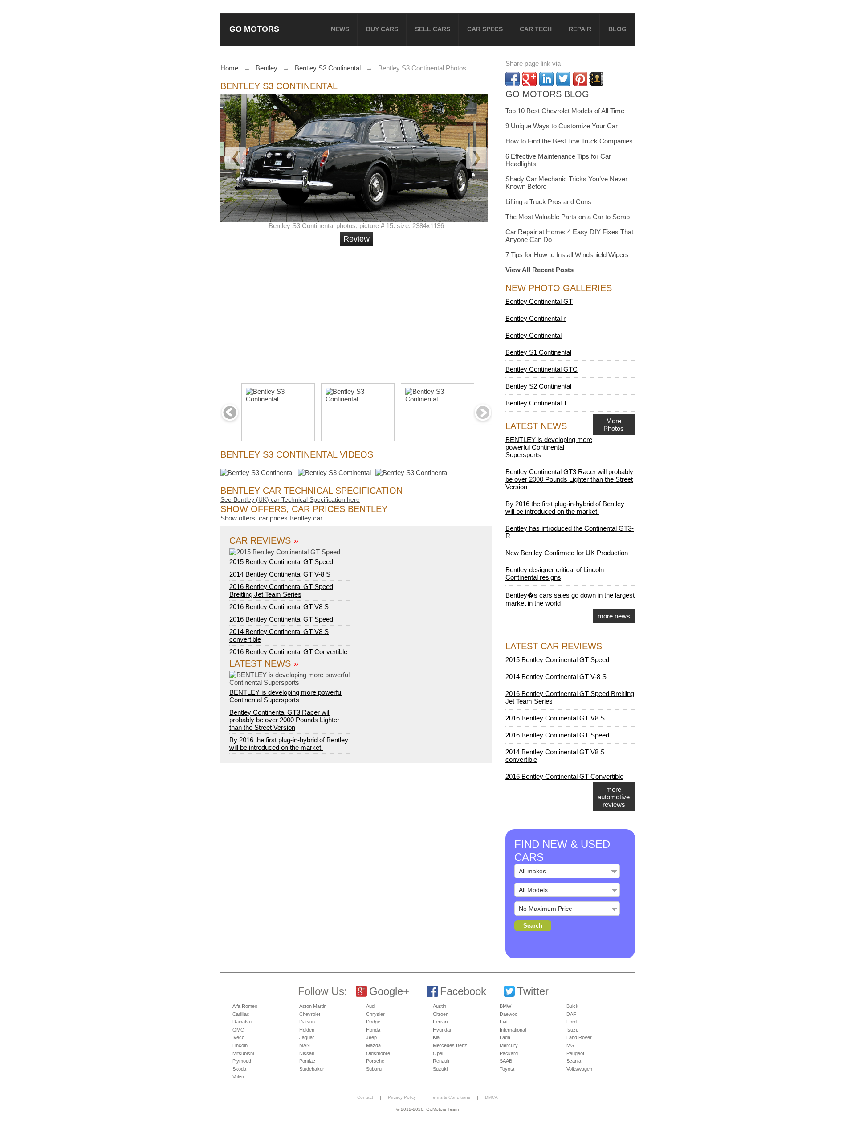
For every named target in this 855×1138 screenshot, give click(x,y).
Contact (365, 1097)
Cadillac (240, 1014)
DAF (571, 1014)
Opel (438, 1053)
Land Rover (579, 1037)
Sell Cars (432, 29)
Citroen (440, 1014)
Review (356, 238)
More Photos (613, 424)
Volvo (238, 1076)
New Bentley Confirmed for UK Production (566, 553)
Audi (370, 1006)
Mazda (373, 1045)
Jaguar (306, 1037)
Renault (441, 1061)
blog (617, 29)
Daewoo (508, 1014)
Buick (572, 1006)
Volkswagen (579, 1069)
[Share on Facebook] (512, 79)
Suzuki (440, 1069)
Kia (436, 1037)
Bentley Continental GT (539, 301)
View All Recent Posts (539, 270)
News (340, 29)
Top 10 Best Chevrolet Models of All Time (564, 111)
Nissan (306, 1053)
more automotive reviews (614, 797)
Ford (571, 1021)
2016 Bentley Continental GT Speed (281, 619)
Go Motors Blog (547, 94)
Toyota (507, 1069)
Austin (439, 1006)
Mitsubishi (243, 1053)
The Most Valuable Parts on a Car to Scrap (567, 217)
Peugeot (575, 1053)
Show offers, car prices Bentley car (271, 518)
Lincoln (240, 1045)
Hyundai (442, 1029)
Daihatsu (242, 1021)
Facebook (463, 991)
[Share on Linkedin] (546, 79)
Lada (505, 1037)
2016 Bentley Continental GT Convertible (288, 651)
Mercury (509, 1045)
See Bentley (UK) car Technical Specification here (290, 499)
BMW (505, 1006)
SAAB (506, 1061)
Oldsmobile (378, 1053)
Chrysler (375, 1014)
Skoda (239, 1069)
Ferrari (440, 1021)
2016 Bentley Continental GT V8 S (279, 606)
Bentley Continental (533, 335)
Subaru (374, 1069)
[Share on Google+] (529, 79)
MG (570, 1045)
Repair (580, 29)
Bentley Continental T (536, 403)
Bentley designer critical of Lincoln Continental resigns (554, 573)
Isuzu (572, 1029)
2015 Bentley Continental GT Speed (281, 561)
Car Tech (536, 29)
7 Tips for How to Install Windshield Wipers (567, 254)
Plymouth (242, 1061)
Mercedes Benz (450, 1045)
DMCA (491, 1097)
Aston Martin (312, 1006)
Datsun (307, 1021)
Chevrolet (309, 1014)
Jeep (371, 1037)
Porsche (375, 1061)
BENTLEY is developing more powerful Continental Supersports (285, 696)
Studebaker (311, 1069)
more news (614, 616)
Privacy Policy (402, 1097)
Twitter (533, 991)
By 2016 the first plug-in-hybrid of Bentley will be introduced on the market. (288, 743)
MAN (304, 1045)
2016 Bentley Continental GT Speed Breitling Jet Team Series (281, 590)
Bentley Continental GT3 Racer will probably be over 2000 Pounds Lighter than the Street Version (284, 719)
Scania (573, 1061)
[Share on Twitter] (563, 79)
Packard (509, 1053)
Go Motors (254, 29)
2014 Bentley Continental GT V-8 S (279, 574)
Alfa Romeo (244, 1006)
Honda (373, 1029)
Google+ (389, 991)
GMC (238, 1029)
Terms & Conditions (450, 1097)
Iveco (238, 1037)
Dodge (373, 1021)
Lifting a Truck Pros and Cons (548, 201)
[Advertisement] (357, 311)
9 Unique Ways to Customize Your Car (561, 126)
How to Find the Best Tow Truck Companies (569, 141)
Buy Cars (382, 29)
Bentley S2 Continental (538, 386)
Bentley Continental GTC (541, 369)
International (513, 1029)
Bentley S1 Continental (538, 352)
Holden (306, 1029)
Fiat (504, 1021)
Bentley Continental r (535, 318)
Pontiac (307, 1061)
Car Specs (485, 29)
